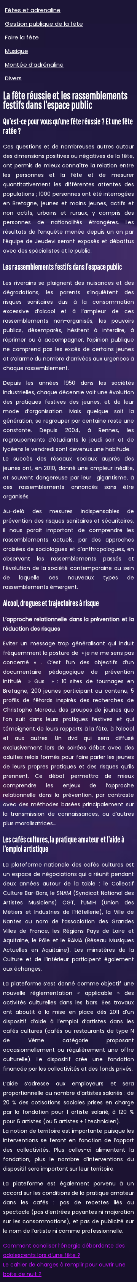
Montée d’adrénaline (34, 65)
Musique (16, 51)
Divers (13, 78)
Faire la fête (22, 37)
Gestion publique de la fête (44, 24)
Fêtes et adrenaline (33, 10)
